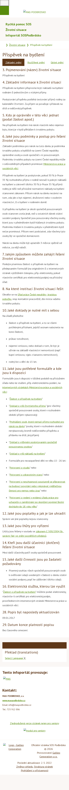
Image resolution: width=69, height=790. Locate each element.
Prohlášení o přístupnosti (34, 770)
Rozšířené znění (36, 62)
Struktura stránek (43, 766)
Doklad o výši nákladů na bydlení (27, 453)
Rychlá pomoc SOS (18, 24)
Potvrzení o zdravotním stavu (26, 474)
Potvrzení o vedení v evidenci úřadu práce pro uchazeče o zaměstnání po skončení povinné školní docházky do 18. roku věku (36, 502)
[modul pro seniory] (34, 730)
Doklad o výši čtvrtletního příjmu (28, 405)
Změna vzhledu (24, 766)
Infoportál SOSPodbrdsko (23, 35)
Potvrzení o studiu (20, 467)
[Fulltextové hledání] (65, 24)
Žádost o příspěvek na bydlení (26, 398)
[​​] (1, 8)
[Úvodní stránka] (3, 45)
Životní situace (16, 30)
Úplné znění (57, 62)
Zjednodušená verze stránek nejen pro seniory (34, 723)
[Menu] (4, 3)
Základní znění (13, 62)
